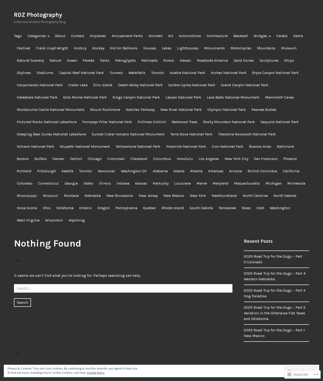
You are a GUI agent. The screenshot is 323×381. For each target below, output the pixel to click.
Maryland (220, 183)
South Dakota (201, 208)
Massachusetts (247, 183)
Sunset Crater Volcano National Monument (128, 134)
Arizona (235, 171)
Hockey (98, 48)
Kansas (141, 183)
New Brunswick (119, 195)
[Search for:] (123, 288)
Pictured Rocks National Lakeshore (47, 122)
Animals (155, 36)
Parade (88, 60)
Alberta (196, 171)
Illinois (105, 183)
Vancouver (106, 171)
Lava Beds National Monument (233, 97)
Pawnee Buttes (263, 109)
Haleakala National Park (37, 97)
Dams (298, 36)
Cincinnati (116, 158)
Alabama (160, 171)
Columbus (162, 158)
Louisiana (182, 183)
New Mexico (173, 195)
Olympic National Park (226, 109)
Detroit (76, 158)
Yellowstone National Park (138, 146)
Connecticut (48, 183)
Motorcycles (241, 48)
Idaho (88, 183)
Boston (23, 158)
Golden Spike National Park (191, 85)
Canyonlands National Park (40, 85)
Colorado (24, 183)
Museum (289, 48)
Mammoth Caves (279, 97)
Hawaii (185, 60)
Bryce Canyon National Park (275, 72)
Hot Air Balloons (124, 48)
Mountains (266, 48)
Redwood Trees (184, 122)
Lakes (166, 48)
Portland (24, 171)
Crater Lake (77, 85)
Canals (282, 36)
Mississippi (27, 195)
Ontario (85, 208)
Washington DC (134, 171)
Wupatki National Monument (85, 146)
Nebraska (92, 195)
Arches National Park (228, 72)
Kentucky (161, 183)
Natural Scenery (30, 60)
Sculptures (269, 60)
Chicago (95, 158)
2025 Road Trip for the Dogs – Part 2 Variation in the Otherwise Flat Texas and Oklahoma (275, 313)
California (291, 171)
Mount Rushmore (105, 109)
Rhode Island (173, 208)
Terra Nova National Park (191, 134)
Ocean (72, 60)
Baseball (240, 36)
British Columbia (262, 171)
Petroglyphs (125, 60)
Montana (71, 195)
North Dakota (284, 195)
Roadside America (212, 60)
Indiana (123, 183)
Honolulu (185, 158)
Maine (201, 183)
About (60, 36)
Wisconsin (54, 220)
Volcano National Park (35, 146)
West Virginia (28, 220)
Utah (260, 208)
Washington (280, 208)
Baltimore (285, 146)
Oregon (103, 208)
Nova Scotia (27, 208)
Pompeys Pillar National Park (107, 122)
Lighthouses (187, 48)
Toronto (157, 72)
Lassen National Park (183, 97)
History (80, 48)
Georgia (71, 183)
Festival (23, 48)
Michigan (274, 183)
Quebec (149, 208)
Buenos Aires (260, 146)
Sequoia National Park (280, 122)
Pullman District (152, 122)
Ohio (47, 208)
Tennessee (227, 208)
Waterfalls (136, 72)
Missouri (50, 195)
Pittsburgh (46, 171)
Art (170, 36)
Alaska (178, 171)
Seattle (67, 171)
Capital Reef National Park (81, 72)
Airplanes (98, 36)
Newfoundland (224, 195)
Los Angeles (209, 158)
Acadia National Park (187, 72)
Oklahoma (65, 208)
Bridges (260, 36)
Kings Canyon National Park (136, 97)
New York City (236, 158)
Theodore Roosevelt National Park (247, 134)
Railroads (149, 60)
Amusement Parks (127, 36)
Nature (55, 60)
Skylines (24, 72)
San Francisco (266, 158)
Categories (36, 36)
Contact (77, 36)
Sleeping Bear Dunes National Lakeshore (51, 134)
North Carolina (255, 195)
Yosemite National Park (186, 146)
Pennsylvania (126, 208)
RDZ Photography (38, 14)
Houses (149, 48)
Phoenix (290, 158)
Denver (58, 158)
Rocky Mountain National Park (229, 122)
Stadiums (45, 72)
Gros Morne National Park (85, 97)
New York (198, 195)
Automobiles (190, 36)
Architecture (217, 36)
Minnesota (296, 183)
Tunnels (116, 72)
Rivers (168, 60)
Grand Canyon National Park (244, 85)
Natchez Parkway (140, 109)
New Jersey (148, 195)
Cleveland (139, 158)
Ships (289, 60)
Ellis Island (102, 85)
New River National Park (181, 109)
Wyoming (77, 220)
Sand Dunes (244, 60)
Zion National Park (227, 146)
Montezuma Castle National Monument (50, 109)
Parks (104, 60)
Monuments (214, 48)
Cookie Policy (96, 372)
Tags (18, 36)
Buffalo (41, 158)
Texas (246, 208)
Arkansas (215, 171)
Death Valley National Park (140, 85)
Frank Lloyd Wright (52, 48)
